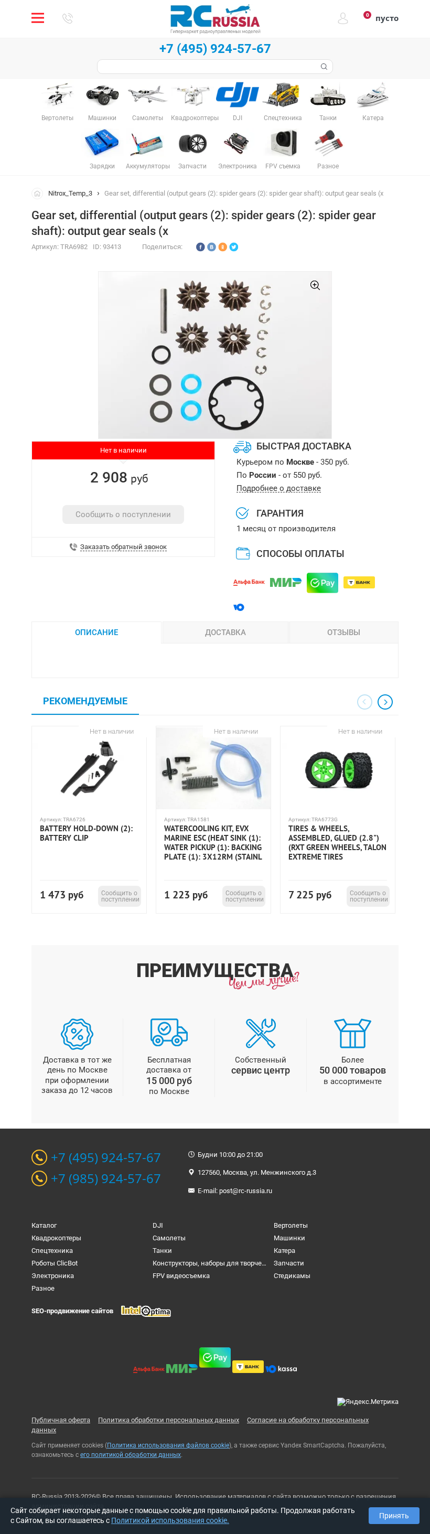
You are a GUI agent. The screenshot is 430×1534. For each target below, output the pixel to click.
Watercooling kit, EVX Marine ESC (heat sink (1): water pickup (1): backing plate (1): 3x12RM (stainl (213, 843)
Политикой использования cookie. (170, 1520)
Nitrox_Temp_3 (70, 193)
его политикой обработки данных (130, 1454)
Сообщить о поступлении (123, 514)
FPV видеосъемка (181, 1276)
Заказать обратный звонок (123, 547)
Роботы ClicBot (54, 1263)
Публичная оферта (60, 1420)
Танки (162, 1250)
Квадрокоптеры (56, 1238)
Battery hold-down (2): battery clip (86, 833)
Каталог (44, 1225)
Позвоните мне (68, 18)
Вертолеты (291, 1225)
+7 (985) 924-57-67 (106, 1178)
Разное (43, 1288)
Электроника (52, 1276)
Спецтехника (52, 1250)
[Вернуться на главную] (39, 193)
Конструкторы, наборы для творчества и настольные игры (246, 1263)
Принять (394, 1515)
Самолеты (169, 1238)
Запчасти (289, 1263)
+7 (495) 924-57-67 (215, 48)
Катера (284, 1250)
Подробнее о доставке (278, 488)
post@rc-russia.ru (245, 1191)
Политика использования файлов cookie (168, 1445)
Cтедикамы (292, 1276)
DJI (158, 1225)
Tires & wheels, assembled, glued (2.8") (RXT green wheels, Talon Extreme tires (337, 843)
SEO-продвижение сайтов (72, 1311)
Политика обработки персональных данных (168, 1420)
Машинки (289, 1238)
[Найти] (323, 66)
